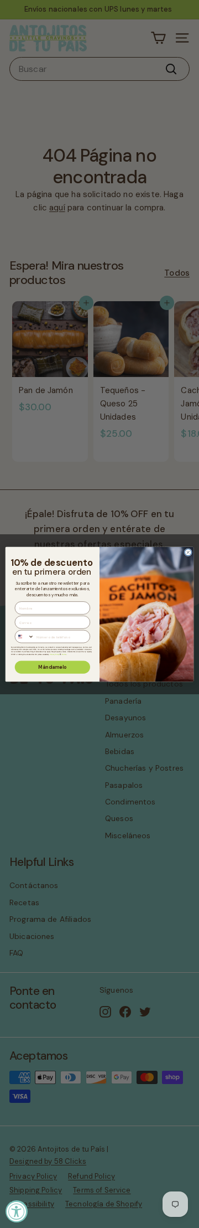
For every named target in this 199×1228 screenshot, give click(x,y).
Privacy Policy (55, 654)
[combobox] (24, 636)
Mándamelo (52, 667)
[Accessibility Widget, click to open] (17, 1211)
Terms (64, 654)
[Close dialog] (188, 552)
